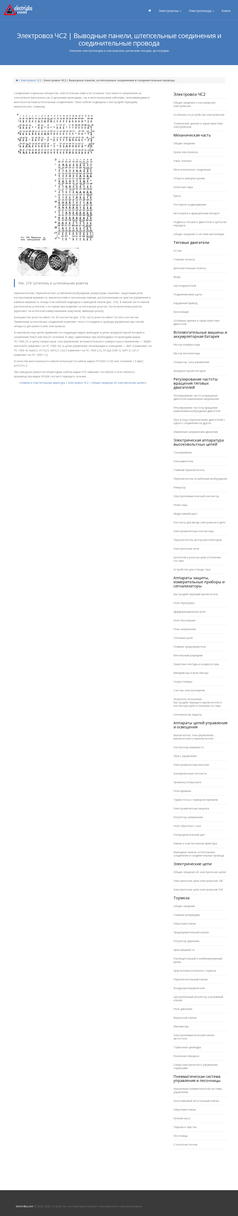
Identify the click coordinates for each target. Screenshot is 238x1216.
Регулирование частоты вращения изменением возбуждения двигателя (196, 409)
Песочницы (180, 1136)
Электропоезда (200, 11)
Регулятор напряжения (188, 817)
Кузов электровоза (185, 152)
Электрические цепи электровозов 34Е (198, 881)
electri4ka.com (24, 1206)
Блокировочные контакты (190, 773)
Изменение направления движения (195, 432)
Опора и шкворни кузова (189, 178)
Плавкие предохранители (189, 646)
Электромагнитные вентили (191, 764)
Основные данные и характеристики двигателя (196, 322)
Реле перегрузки (183, 603)
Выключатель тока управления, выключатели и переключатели (193, 736)
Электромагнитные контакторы (193, 531)
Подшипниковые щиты (187, 294)
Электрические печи (186, 548)
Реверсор (179, 487)
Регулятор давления (186, 941)
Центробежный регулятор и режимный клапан (198, 998)
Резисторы (180, 505)
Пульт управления (185, 756)
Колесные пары (183, 187)
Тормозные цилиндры (187, 1047)
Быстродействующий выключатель (195, 594)
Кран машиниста (183, 950)
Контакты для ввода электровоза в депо (199, 522)
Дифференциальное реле (189, 611)
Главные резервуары (186, 915)
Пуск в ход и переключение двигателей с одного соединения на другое (199, 421)
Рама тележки (182, 161)
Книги (226, 11)
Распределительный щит (189, 834)
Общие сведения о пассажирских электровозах (194, 104)
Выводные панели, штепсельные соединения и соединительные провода (198, 853)
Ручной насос (182, 1118)
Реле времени (182, 791)
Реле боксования (184, 620)
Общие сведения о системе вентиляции (198, 234)
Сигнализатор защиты (187, 714)
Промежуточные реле (187, 782)
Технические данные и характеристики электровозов (198, 125)
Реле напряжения (184, 629)
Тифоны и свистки (185, 1127)
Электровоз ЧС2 (31, 80)
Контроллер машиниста (188, 747)
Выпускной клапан (185, 1017)
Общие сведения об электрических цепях (117, 382)
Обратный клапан (184, 923)
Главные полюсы (184, 259)
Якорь (177, 277)
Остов (177, 250)
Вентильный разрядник (188, 655)
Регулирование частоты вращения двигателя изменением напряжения (196, 397)
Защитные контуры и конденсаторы (196, 664)
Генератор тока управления (191, 362)
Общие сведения (184, 143)
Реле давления (182, 1009)
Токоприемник (182, 452)
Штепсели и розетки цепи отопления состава (197, 559)
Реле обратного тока (187, 826)
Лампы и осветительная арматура (43, 382)
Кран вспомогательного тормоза (194, 970)
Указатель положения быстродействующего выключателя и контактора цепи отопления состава (197, 702)
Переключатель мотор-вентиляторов (197, 540)
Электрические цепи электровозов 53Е (198, 889)
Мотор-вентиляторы (186, 353)
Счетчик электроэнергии (189, 690)
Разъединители (183, 461)
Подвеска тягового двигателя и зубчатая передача (199, 223)
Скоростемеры (182, 681)
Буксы (177, 196)
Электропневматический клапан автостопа (193, 1036)
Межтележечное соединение (192, 169)
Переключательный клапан (190, 979)
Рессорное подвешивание (189, 204)
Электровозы (169, 11)
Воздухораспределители (189, 988)
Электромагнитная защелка (191, 808)
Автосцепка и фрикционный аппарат (196, 213)
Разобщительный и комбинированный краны (197, 960)
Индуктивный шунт (185, 513)
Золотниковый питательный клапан (196, 1101)
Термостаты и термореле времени (195, 799)
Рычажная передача (186, 1056)
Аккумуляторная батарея (189, 371)
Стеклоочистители (185, 1144)
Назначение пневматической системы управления (197, 1090)
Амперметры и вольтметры (190, 673)
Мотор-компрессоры (186, 344)
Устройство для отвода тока (191, 569)
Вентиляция (181, 312)
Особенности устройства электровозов (198, 114)
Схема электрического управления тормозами (195, 1066)
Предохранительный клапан (191, 932)
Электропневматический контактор (196, 496)
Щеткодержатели (184, 285)
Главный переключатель (189, 470)
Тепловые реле (183, 638)
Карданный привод (185, 303)
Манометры (181, 1026)
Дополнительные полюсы (189, 268)
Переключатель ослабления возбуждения (200, 478)
